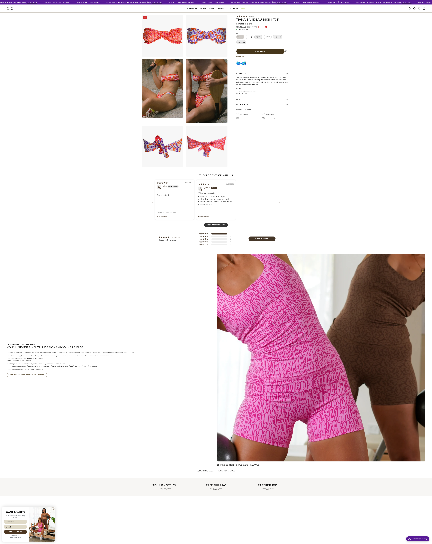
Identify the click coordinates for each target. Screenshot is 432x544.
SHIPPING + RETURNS (243, 110)
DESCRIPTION (241, 73)
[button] (409, 8)
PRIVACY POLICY (148, 527)
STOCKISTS (146, 512)
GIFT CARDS (147, 505)
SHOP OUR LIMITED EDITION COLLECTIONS (27, 375)
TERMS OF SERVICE (150, 530)
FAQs (182, 510)
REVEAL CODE (15, 532)
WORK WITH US (148, 515)
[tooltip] (241, 63)
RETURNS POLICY (149, 524)
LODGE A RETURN (187, 507)
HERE (267, 489)
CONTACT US (185, 513)
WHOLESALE (185, 516)
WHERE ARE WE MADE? (152, 518)
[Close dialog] (53, 508)
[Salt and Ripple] (10, 8)
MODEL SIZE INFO (242, 104)
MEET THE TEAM (148, 508)
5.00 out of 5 (175, 237)
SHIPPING (146, 521)
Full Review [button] (162, 216)
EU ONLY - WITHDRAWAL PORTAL (193, 519)
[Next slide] (280, 203)
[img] (162, 183)
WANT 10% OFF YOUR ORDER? (154, 502)
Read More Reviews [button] (216, 225)
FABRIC (239, 99)
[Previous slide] (152, 203)
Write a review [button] (262, 239)
